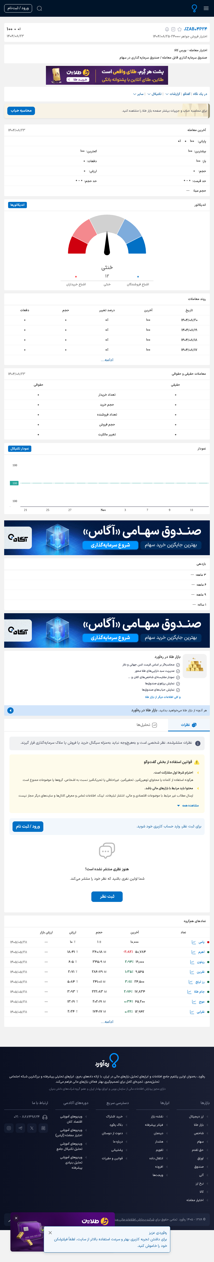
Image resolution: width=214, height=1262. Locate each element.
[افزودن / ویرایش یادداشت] (173, 29)
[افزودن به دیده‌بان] (179, 29)
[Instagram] (9, 1128)
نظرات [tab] (185, 725)
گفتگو (186, 94)
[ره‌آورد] (194, 8)
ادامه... (107, 360)
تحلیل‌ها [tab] (143, 725)
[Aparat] (43, 1128)
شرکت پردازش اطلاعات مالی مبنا (134, 1219)
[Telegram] (20, 1128)
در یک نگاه (200, 94)
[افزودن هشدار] (167, 29)
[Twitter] (32, 1128)
